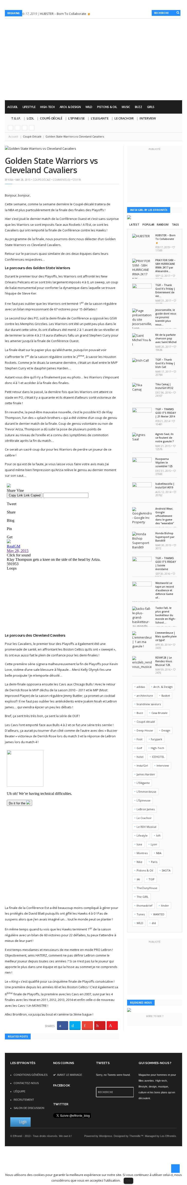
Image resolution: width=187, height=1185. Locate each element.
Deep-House (145, 730)
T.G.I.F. (16, 118)
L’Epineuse (76, 118)
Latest (134, 224)
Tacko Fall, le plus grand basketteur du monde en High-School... (165, 615)
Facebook (24, 127)
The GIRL (143, 897)
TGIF (152, 879)
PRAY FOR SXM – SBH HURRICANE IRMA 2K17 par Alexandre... (165, 265)
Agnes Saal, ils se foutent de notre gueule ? (164, 437)
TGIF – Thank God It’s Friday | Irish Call (165, 363)
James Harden (146, 774)
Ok (128, 1180)
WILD (88, 107)
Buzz (138, 107)
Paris (154, 862)
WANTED (158, 914)
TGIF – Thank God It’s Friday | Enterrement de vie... (165, 290)
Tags (175, 224)
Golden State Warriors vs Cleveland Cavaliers (51, 165)
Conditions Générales (30, 1074)
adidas (141, 687)
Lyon (154, 844)
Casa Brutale (159, 713)
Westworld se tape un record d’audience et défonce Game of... (164, 590)
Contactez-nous (26, 1083)
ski (138, 879)
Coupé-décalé (146, 721)
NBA (158, 853)
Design (165, 730)
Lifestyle (29, 107)
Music (126, 107)
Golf (139, 748)
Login (23, 1122)
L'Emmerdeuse (146, 791)
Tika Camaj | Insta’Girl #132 (164, 386)
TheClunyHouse (147, 888)
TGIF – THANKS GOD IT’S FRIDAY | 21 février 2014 (165, 412)
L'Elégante (143, 783)
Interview (148, 118)
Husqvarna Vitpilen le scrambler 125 (164, 462)
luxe (139, 844)
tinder (165, 905)
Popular (148, 224)
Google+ (10, 127)
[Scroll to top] (175, 1168)
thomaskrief (144, 905)
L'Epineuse (143, 800)
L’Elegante (100, 118)
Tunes (141, 914)
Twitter (17, 127)
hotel (140, 757)
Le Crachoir (123, 118)
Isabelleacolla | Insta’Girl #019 (164, 485)
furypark (156, 739)
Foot (139, 739)
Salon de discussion (29, 1107)
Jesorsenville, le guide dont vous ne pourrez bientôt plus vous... (165, 317)
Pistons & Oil (107, 107)
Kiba (10, 179)
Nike (139, 862)
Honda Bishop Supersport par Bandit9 (164, 537)
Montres (142, 853)
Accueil (12, 107)
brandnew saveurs (149, 704)
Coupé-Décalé (51, 118)
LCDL (30, 118)
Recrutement (24, 1099)
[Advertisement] (93, 86)
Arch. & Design (70, 107)
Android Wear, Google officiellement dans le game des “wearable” (164, 516)
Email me (31, 127)
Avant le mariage (69, 1074)
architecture (145, 695)
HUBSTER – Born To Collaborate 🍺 (65, 13)
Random (162, 224)
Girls (151, 107)
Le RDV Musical (146, 827)
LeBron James (146, 809)
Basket (165, 695)
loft (158, 835)
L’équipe (19, 1091)
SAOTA (166, 870)
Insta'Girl (142, 765)
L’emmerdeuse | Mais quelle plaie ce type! (166, 636)
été (154, 923)
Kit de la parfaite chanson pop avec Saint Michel (166, 338)
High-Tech (47, 107)
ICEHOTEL (158, 757)
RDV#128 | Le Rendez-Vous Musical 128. (163, 661)
